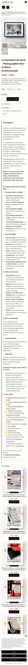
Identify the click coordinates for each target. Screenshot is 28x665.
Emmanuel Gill (7, 2)
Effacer (19, 89)
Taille (3, 89)
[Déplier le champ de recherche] (3, 7)
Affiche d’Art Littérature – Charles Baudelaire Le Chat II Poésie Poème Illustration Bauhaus (14, 605)
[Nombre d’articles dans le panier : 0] (7, 7)
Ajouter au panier (12, 99)
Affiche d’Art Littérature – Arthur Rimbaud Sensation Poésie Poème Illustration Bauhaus (14, 495)
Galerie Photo (11, 430)
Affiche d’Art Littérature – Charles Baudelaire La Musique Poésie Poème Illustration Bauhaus (14, 568)
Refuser (14, 655)
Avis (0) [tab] (5, 114)
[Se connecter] (12, 7)
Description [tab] (6, 108)
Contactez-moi (7, 346)
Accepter (14, 652)
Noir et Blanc (12, 426)
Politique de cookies (9, 663)
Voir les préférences (14, 659)
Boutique (3, 12)
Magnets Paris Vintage (15, 411)
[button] (26, 636)
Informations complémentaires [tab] (12, 111)
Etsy (19, 433)
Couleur (24, 424)
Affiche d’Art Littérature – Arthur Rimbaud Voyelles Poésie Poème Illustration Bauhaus (14, 532)
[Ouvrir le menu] (26, 2)
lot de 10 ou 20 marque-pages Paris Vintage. (16, 419)
